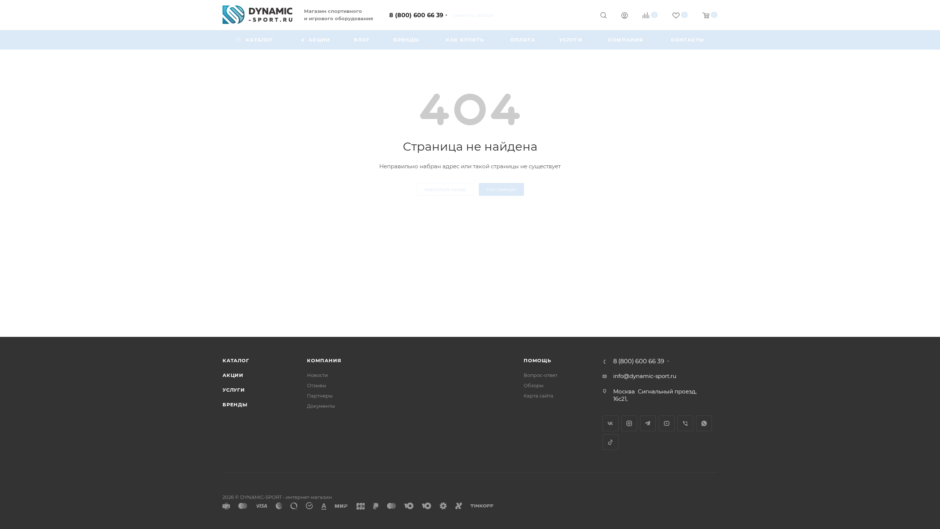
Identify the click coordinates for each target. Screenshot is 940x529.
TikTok (610, 442)
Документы (321, 406)
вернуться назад (445, 189)
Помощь (537, 360)
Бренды (235, 404)
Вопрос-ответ (540, 375)
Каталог (236, 360)
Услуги (234, 390)
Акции (233, 375)
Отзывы (316, 385)
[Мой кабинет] (624, 16)
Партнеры (320, 396)
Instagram (629, 423)
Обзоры (533, 385)
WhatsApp (704, 423)
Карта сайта (538, 396)
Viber (685, 423)
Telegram (648, 423)
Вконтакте (610, 423)
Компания (324, 360)
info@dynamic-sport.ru (644, 376)
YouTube (667, 423)
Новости (317, 375)
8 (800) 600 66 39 (416, 15)
